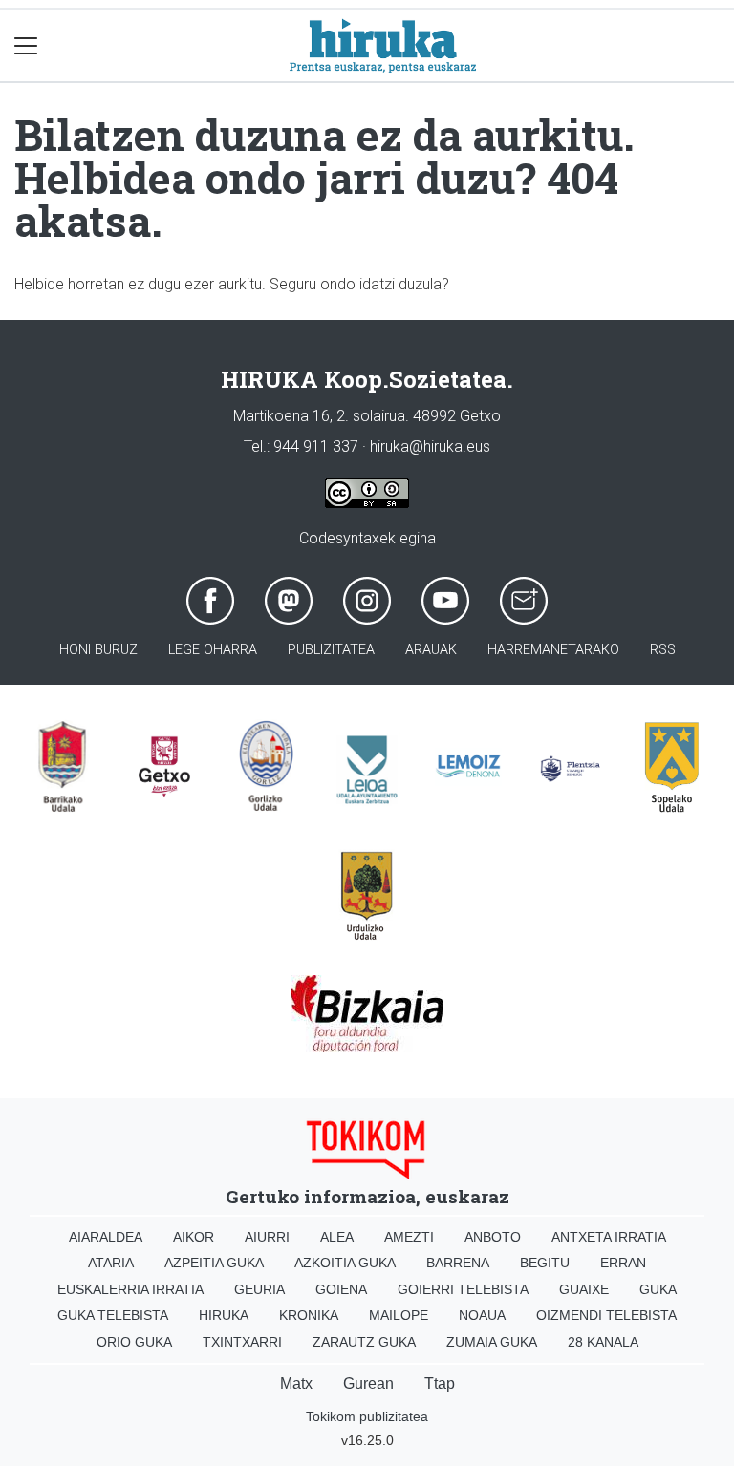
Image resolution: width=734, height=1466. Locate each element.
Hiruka (223, 1315)
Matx (296, 1383)
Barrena (457, 1262)
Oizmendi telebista (606, 1315)
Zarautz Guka (364, 1341)
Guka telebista (112, 1315)
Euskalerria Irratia (130, 1289)
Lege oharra (212, 650)
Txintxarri (242, 1341)
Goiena (341, 1289)
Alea (337, 1236)
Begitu (545, 1262)
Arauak (431, 650)
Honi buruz (98, 650)
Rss (663, 650)
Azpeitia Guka (214, 1262)
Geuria (259, 1289)
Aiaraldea (105, 1236)
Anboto (492, 1236)
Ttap (439, 1383)
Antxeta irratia (608, 1236)
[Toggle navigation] (26, 45)
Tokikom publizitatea (367, 1416)
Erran (623, 1262)
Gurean (368, 1383)
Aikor (193, 1236)
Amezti (409, 1236)
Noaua (482, 1315)
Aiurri (267, 1236)
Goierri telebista (463, 1289)
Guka (658, 1289)
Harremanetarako (553, 650)
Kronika (308, 1315)
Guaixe (584, 1289)
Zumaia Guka (491, 1341)
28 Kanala (603, 1341)
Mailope (398, 1315)
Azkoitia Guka (345, 1262)
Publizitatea (331, 650)
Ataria (111, 1262)
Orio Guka (134, 1341)
